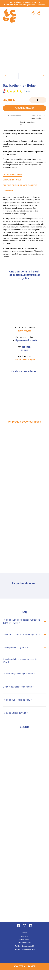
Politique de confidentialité (24, 946)
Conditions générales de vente (24, 949)
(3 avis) (27, 91)
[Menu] (44, 13)
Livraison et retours (24, 939)
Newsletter (24, 936)
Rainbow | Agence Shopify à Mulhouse (24, 959)
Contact (24, 933)
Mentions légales (24, 943)
